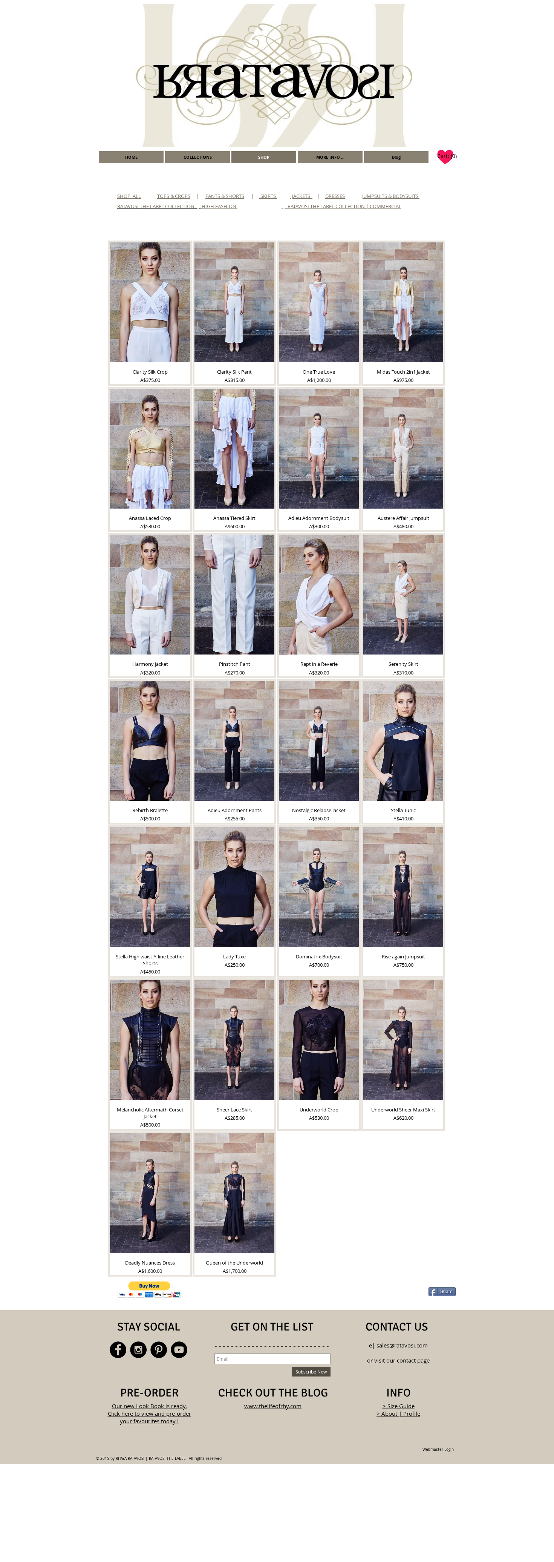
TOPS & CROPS (173, 196)
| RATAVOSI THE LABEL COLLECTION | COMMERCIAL (342, 206)
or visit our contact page (398, 1360)
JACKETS (301, 196)
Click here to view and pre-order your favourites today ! (149, 1417)
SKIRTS (268, 196)
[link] (446, 156)
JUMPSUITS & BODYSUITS (390, 196)
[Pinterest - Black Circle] (158, 1349)
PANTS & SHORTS (224, 196)
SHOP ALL (129, 196)
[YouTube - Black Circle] (179, 1349)
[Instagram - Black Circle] (138, 1349)
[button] (330, 157)
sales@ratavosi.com (402, 1345)
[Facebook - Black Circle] (118, 1349)
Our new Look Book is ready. (149, 1406)
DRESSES (335, 196)
